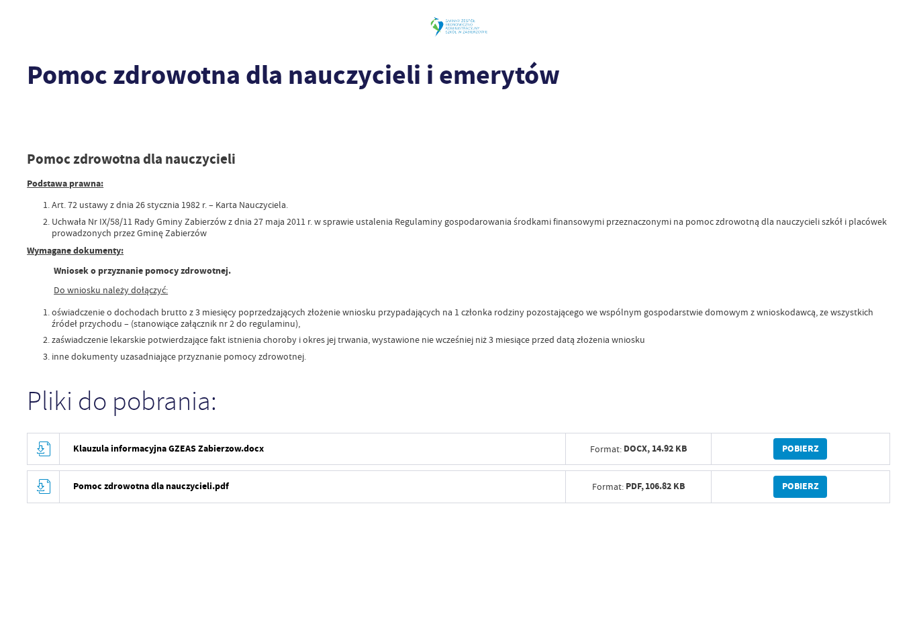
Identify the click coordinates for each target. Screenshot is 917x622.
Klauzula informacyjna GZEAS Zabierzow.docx (168, 448)
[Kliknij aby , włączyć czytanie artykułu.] (36, 112)
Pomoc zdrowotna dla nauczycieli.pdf (151, 486)
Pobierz (800, 448)
